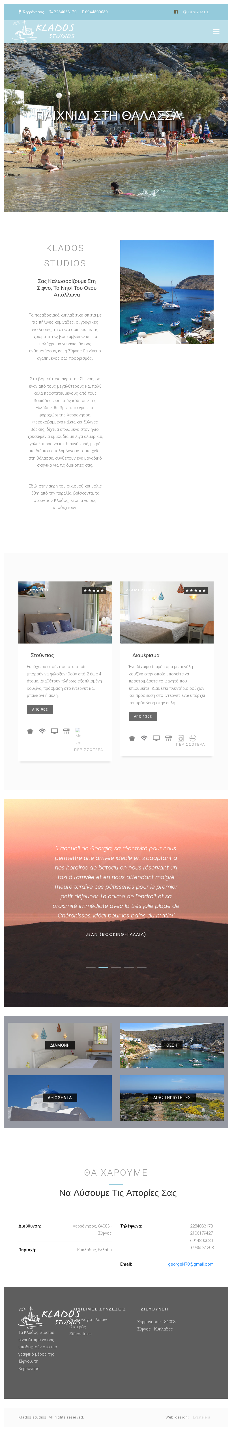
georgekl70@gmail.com (191, 1264)
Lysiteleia (201, 1417)
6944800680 (96, 12)
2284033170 (65, 12)
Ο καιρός (77, 1326)
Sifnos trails (80, 1333)
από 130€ (143, 717)
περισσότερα (88, 750)
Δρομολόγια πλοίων (88, 1319)
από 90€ (40, 710)
